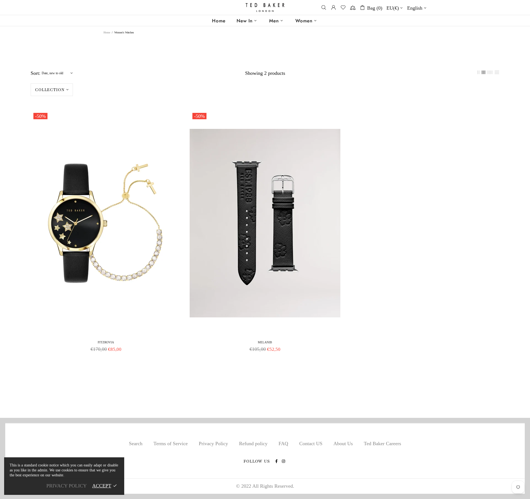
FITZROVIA (106, 342)
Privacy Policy (213, 443)
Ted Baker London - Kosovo (265, 7)
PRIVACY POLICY (66, 486)
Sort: (35, 73)
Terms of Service (170, 443)
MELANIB (265, 342)
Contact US (310, 443)
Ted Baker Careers (382, 443)
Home (107, 32)
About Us (343, 443)
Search (135, 443)
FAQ (283, 443)
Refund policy (253, 443)
